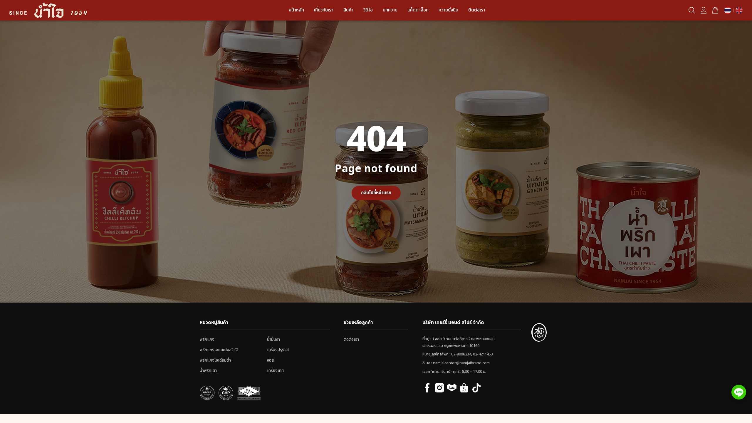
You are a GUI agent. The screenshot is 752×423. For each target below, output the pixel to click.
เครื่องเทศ (275, 370)
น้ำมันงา (273, 339)
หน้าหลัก (296, 10)
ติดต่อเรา (476, 10)
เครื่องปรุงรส (278, 350)
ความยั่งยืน (448, 10)
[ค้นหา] (691, 10)
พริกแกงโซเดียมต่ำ (215, 360)
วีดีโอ (368, 10)
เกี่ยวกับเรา (323, 10)
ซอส (270, 360)
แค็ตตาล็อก (418, 10)
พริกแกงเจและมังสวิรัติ (219, 350)
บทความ (390, 10)
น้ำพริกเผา (208, 370)
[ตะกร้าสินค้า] (715, 10)
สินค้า (348, 10)
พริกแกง (207, 339)
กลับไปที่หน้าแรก (376, 192)
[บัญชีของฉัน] (703, 10)
